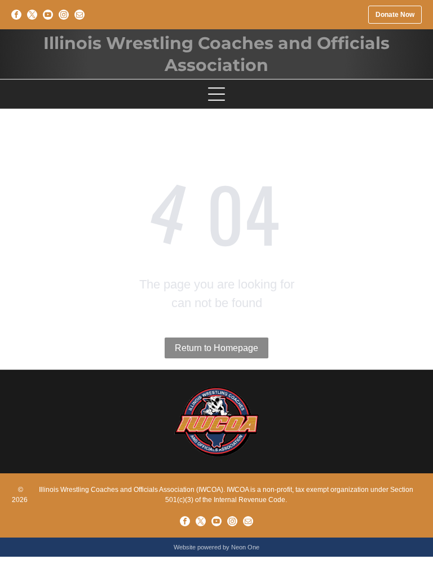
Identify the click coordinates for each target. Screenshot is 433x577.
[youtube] (48, 15)
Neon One (245, 547)
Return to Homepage (216, 348)
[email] (79, 15)
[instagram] (64, 15)
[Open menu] (216, 94)
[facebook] (16, 15)
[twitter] (32, 15)
